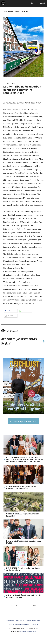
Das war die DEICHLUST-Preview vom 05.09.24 (23, 542)
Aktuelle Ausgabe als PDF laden (23, 421)
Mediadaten (10, 620)
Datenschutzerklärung (33, 620)
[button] (32, 3)
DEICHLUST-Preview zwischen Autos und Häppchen (23, 569)
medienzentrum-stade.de (27, 631)
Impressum (20, 620)
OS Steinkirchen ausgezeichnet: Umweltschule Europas (21, 487)
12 (27, 605)
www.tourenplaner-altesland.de (21, 303)
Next (34, 605)
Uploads (35, 624)
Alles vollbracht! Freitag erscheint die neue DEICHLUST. (24, 596)
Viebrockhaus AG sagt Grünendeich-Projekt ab (23, 515)
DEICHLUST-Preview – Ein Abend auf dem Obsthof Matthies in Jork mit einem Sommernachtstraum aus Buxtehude (25, 459)
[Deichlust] (3, 3)
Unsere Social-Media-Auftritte (19, 624)
